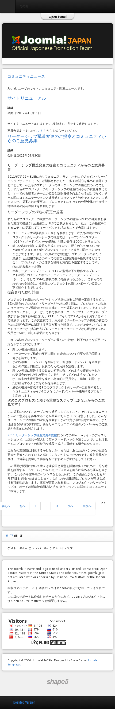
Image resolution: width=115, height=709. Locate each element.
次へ (70, 506)
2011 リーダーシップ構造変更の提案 (32, 435)
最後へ (87, 506)
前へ (22, 506)
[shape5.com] (57, 682)
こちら (42, 130)
